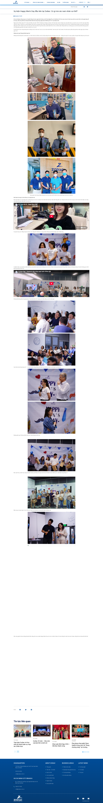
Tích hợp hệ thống (66, 772)
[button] (82, 2)
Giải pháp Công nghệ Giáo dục (69, 769)
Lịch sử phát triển (50, 775)
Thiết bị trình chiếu (67, 767)
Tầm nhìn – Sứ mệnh (51, 769)
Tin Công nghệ (82, 767)
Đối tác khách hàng (51, 778)
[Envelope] (88, 798)
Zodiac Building (51, 2)
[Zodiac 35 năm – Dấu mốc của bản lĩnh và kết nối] (42, 731)
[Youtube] (83, 798)
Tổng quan (49, 767)
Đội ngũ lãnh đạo (50, 783)
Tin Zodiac (16, 740)
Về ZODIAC (26, 2)
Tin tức (73, 2)
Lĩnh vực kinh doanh (38, 2)
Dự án (58, 2)
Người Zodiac (49, 780)
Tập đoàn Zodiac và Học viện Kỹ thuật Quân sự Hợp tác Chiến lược (22, 744)
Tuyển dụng (66, 2)
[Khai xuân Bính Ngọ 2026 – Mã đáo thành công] (61, 732)
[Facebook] (78, 798)
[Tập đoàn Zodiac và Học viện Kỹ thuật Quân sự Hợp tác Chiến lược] (22, 731)
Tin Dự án (74, 741)
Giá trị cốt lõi (49, 772)
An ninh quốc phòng (67, 775)
